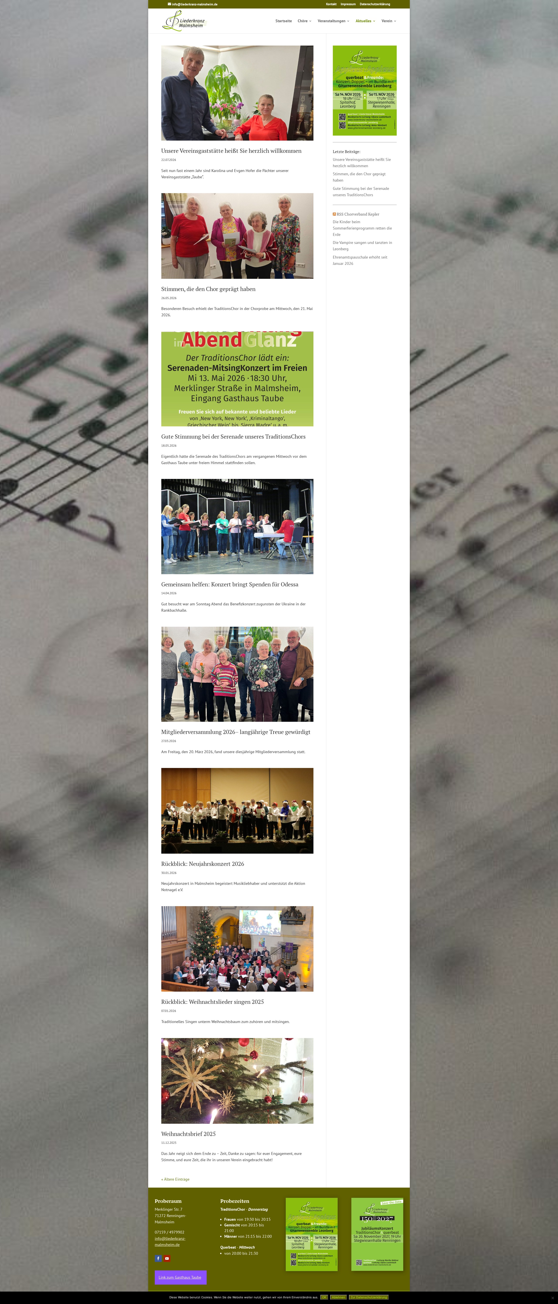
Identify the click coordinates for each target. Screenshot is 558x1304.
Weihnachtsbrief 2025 (188, 1133)
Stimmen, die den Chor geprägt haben (208, 289)
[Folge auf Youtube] (166, 1258)
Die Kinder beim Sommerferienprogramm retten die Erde (362, 228)
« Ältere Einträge (175, 1179)
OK (324, 1297)
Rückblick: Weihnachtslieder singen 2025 (212, 1001)
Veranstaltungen (331, 21)
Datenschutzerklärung (375, 4)
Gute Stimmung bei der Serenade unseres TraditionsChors (233, 436)
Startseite (284, 21)
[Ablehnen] (552, 1298)
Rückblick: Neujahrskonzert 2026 (202, 863)
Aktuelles (363, 21)
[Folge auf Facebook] (158, 1258)
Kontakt (331, 4)
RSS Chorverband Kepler (358, 214)
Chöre (303, 21)
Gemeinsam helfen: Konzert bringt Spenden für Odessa (229, 584)
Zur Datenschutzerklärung (369, 1297)
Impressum (348, 4)
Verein (387, 21)
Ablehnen (338, 1297)
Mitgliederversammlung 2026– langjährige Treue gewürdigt (236, 731)
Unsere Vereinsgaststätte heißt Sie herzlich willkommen (231, 150)
